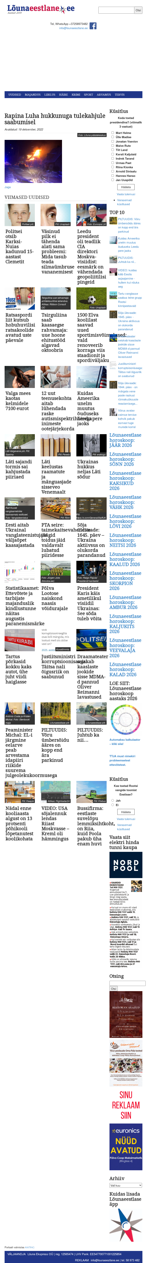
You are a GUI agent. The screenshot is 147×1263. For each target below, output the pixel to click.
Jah (118, 800)
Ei (117, 805)
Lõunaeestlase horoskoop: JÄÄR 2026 (125, 440)
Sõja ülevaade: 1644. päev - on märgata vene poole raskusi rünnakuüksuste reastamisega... (128, 393)
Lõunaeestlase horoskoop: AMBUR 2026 (125, 602)
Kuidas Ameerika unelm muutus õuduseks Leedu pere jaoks (129, 244)
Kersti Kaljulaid (126, 154)
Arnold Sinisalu (126, 171)
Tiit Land (121, 150)
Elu (44, 101)
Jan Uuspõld (124, 180)
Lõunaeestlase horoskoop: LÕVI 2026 (125, 521)
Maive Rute (123, 146)
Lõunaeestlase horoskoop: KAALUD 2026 (125, 559)
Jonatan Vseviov (127, 141)
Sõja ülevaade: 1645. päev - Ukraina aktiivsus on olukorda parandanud (129, 321)
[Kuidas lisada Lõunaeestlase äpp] (126, 1226)
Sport (88, 94)
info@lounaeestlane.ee (73, 28)
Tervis (120, 94)
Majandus (33, 94)
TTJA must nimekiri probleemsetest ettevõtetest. (122, 760)
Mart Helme (123, 133)
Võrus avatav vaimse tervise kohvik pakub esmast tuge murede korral (127, 418)
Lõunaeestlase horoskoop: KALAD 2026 (125, 669)
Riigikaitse (16, 101)
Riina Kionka (124, 167)
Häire (63, 94)
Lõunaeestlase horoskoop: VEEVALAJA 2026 (125, 648)
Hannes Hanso (125, 176)
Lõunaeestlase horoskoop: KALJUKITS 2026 (125, 624)
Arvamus (104, 94)
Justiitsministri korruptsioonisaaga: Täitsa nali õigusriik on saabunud (130, 370)
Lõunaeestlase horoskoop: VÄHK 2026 (125, 502)
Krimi (76, 94)
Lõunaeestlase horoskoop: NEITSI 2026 (125, 540)
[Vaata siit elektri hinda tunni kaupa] (126, 866)
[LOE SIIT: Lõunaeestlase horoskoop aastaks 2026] (126, 720)
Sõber (33, 101)
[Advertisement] (73, 62)
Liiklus (49, 94)
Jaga (8, 187)
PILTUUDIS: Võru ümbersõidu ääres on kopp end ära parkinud (129, 225)
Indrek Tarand (125, 158)
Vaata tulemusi (126, 194)
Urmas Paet (123, 163)
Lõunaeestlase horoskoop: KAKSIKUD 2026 (125, 481)
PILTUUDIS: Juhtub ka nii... (127, 260)
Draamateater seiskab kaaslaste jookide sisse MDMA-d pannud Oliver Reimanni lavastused (129, 346)
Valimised (59, 101)
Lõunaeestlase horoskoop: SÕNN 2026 (125, 459)
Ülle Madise (123, 137)
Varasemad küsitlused (124, 202)
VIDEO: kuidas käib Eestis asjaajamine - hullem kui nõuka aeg (128, 278)
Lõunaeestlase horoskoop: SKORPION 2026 (125, 581)
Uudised (14, 94)
